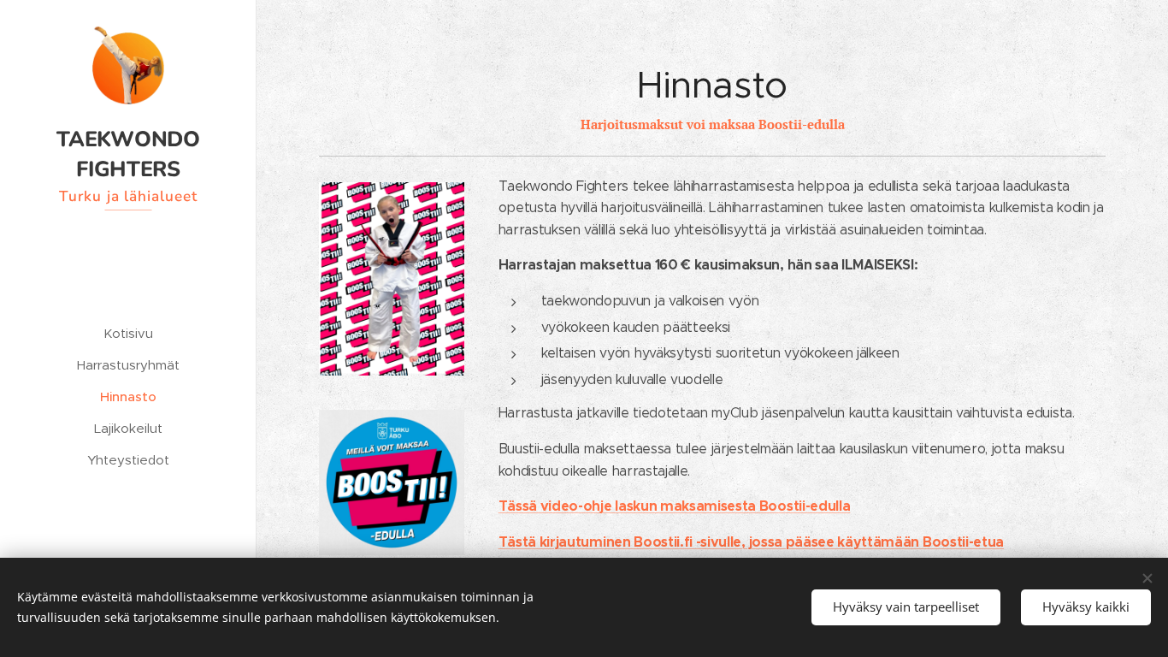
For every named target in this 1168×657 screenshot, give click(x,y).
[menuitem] (128, 333)
